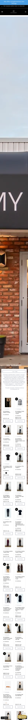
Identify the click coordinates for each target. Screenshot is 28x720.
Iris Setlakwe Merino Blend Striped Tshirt (6, 496)
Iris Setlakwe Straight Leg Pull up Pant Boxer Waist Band (7, 609)
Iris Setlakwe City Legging (19, 466)
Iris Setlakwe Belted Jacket (6, 412)
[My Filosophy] (13, 12)
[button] (25, 11)
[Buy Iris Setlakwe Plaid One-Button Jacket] (20, 402)
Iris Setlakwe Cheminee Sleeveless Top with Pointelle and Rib (19, 524)
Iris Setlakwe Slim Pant (7, 522)
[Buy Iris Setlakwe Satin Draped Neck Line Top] (8, 457)
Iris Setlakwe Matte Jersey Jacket (20, 552)
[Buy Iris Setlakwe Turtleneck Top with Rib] (20, 628)
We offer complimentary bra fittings (14, 2)
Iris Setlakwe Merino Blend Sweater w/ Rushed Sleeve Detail (7, 579)
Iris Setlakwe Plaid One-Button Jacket (19, 412)
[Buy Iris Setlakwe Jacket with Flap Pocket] (20, 486)
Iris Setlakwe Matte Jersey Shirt (8, 552)
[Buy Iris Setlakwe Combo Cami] (8, 430)
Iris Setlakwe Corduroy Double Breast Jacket (7, 638)
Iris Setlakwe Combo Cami (6, 439)
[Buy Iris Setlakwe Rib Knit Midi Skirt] (20, 685)
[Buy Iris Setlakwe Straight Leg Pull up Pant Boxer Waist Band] (8, 598)
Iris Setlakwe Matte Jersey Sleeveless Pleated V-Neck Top (20, 609)
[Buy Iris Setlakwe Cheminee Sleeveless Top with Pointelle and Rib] (20, 513)
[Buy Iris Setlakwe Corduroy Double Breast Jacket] (8, 628)
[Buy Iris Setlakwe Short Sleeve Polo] (8, 657)
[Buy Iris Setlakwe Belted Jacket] (8, 402)
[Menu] (2, 11)
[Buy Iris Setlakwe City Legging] (20, 457)
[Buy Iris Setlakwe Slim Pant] (8, 513)
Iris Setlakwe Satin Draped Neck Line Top (7, 467)
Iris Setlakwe (6, 414)
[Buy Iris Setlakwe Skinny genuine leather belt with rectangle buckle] (8, 685)
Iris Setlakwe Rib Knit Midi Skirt (19, 695)
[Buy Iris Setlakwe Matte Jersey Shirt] (8, 542)
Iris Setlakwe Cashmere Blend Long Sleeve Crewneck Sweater (19, 668)
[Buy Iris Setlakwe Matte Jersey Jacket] (20, 542)
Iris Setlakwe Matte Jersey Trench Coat (20, 578)
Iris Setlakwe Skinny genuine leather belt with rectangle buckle (7, 696)
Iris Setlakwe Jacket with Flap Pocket (19, 496)
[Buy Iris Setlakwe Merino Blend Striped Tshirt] (8, 486)
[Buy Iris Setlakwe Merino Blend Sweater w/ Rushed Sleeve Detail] (8, 567)
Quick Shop (8, 421)
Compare (7, 409)
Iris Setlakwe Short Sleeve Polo (7, 666)
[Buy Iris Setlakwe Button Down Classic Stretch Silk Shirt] (20, 430)
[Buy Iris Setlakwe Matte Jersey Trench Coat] (20, 567)
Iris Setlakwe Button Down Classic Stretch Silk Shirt (20, 440)
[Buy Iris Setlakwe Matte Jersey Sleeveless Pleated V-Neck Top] (20, 598)
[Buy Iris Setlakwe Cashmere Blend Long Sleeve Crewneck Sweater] (20, 657)
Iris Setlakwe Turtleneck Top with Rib (19, 638)
